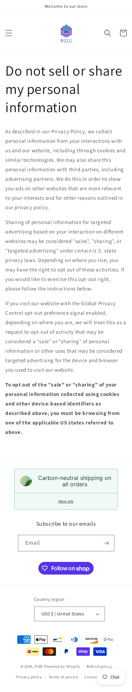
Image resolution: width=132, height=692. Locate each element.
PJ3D (38, 666)
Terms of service (63, 676)
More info (66, 501)
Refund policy (99, 666)
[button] (9, 33)
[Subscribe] (106, 543)
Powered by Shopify (62, 666)
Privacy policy (29, 676)
